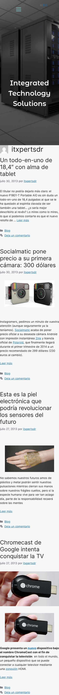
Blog (7, 230)
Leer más (23, 220)
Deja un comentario (17, 235)
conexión (12, 669)
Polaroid (18, 342)
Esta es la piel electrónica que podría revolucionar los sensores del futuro (26, 408)
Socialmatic (22, 330)
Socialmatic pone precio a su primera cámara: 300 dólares (28, 258)
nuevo (32, 648)
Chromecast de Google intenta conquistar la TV (22, 549)
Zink (38, 338)
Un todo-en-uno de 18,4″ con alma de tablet (26, 167)
